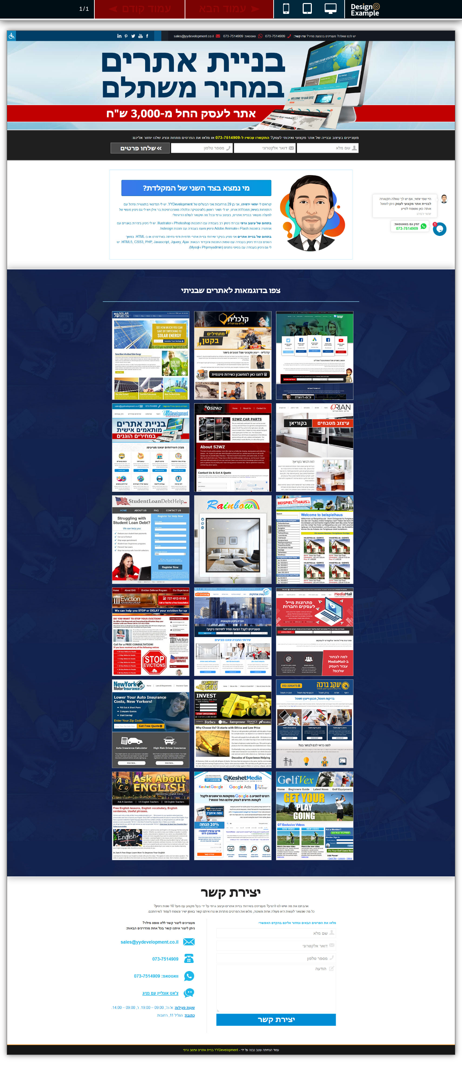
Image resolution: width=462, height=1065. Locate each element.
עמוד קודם (146, 9)
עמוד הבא (222, 9)
